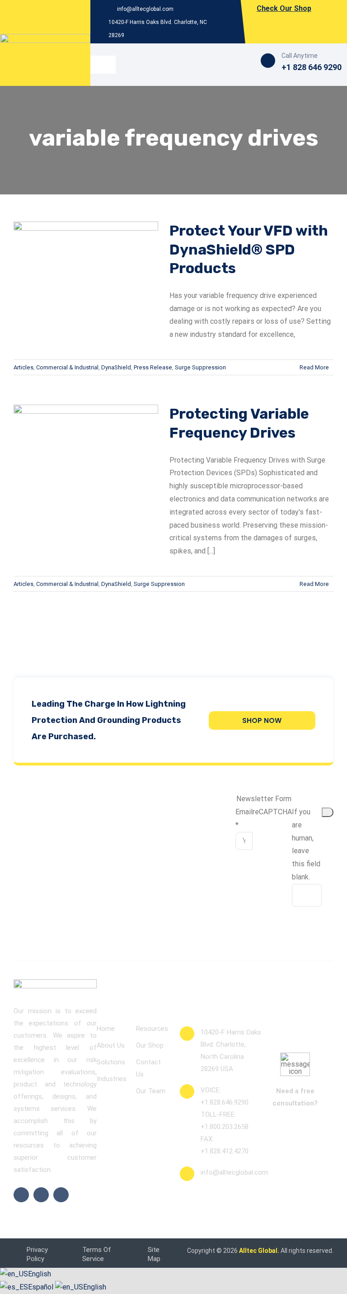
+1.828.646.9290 (225, 1102)
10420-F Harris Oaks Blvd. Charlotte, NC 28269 (157, 28)
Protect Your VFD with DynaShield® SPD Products (248, 249)
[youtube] (61, 1194)
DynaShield (116, 367)
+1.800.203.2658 (225, 1127)
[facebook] (21, 1194)
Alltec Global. (259, 1250)
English (39, 1274)
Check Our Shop (284, 8)
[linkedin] (41, 1194)
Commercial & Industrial (67, 367)
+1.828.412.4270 (225, 1151)
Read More (314, 367)
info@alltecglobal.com (145, 9)
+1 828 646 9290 (311, 67)
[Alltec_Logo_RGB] (45, 37)
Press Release (153, 367)
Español (41, 1287)
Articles (23, 367)
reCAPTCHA (272, 812)
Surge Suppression (200, 367)
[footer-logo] (55, 983)
